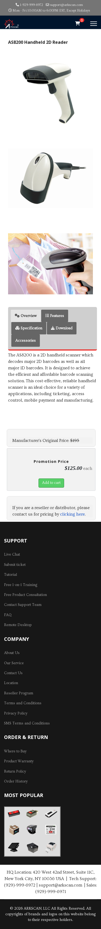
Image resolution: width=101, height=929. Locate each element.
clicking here (72, 514)
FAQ (8, 615)
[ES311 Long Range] (51, 813)
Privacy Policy (15, 713)
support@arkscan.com (66, 5)
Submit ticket (15, 565)
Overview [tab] (28, 316)
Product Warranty (19, 761)
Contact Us (13, 673)
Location (11, 683)
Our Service (14, 663)
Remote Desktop (18, 625)
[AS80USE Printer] (32, 847)
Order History (16, 781)
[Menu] (93, 24)
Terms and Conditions (22, 703)
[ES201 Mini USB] (32, 814)
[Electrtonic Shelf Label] (51, 830)
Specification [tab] (31, 328)
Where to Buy (15, 751)
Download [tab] (63, 328)
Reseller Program (18, 693)
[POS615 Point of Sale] (14, 847)
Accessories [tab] (25, 340)
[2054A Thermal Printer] (51, 847)
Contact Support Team (22, 605)
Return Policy (15, 771)
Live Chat (12, 554)
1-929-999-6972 (31, 5)
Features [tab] (56, 316)
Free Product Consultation (25, 595)
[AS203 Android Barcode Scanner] (14, 829)
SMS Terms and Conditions (27, 723)
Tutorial (10, 575)
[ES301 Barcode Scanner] (14, 813)
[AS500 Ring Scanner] (32, 829)
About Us (12, 653)
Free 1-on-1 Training (20, 585)
